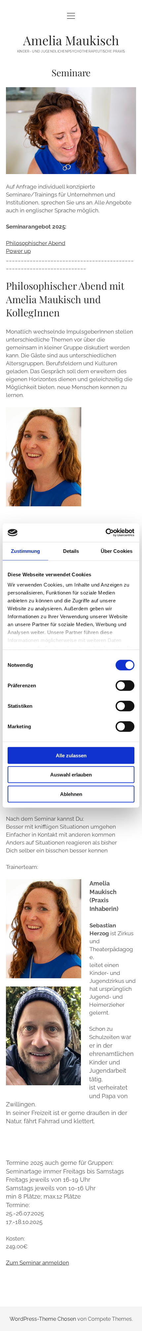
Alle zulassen (71, 755)
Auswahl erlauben (71, 774)
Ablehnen (71, 794)
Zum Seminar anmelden (37, 1262)
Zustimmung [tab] (25, 551)
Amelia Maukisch (71, 40)
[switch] (125, 685)
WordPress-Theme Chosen (43, 1319)
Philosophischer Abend (35, 243)
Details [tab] (71, 551)
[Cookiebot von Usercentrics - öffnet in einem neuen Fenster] (105, 532)
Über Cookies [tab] (116, 551)
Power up (18, 251)
